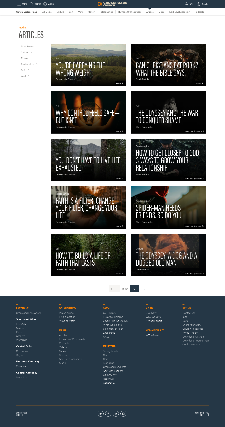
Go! (134, 288)
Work (24, 75)
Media (22, 27)
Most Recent (27, 46)
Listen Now (189, 131)
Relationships (28, 64)
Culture (25, 52)
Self (23, 70)
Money (25, 58)
